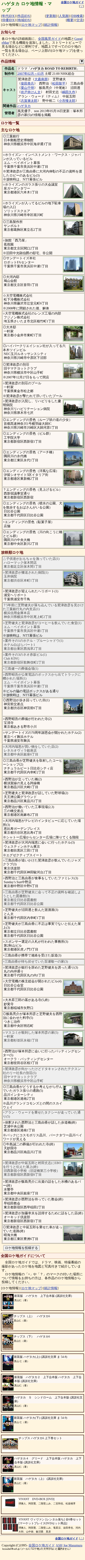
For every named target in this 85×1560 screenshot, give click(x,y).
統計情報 (50, 24)
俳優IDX (8, 20)
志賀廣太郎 (29, 100)
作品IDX (24, 16)
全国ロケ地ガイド (41, 1545)
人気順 (64, 16)
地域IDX (24, 20)
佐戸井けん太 (31, 92)
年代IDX (8, 16)
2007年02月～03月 (31, 73)
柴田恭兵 (27, 83)
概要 (70, 20)
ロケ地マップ (31, 24)
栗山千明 (27, 88)
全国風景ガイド (49, 38)
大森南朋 (41, 79)
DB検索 (77, 16)
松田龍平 (58, 83)
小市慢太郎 (67, 100)
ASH (59, 1545)
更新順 (51, 16)
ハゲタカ (24, 106)
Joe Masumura (72, 1545)
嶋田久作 (68, 92)
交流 (79, 20)
